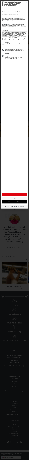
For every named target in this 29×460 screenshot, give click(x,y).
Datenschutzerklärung (6, 24)
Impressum (22, 206)
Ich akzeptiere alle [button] (14, 194)
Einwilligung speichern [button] (14, 198)
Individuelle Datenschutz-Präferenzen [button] (14, 201)
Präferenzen (7, 206)
